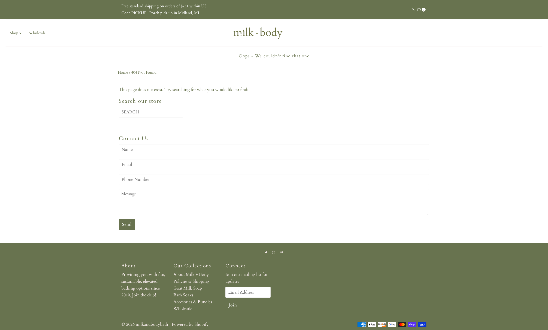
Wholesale (37, 33)
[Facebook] (266, 252)
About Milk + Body (191, 274)
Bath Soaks (183, 295)
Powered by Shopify (190, 324)
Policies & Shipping (191, 281)
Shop (14, 33)
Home (123, 72)
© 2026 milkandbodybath (144, 324)
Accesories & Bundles (192, 302)
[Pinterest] (281, 252)
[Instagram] (273, 252)
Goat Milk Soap (187, 288)
